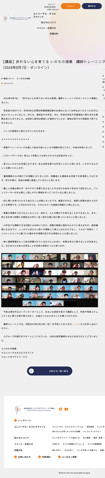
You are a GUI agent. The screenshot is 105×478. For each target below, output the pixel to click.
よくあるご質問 (69, 456)
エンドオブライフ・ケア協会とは (66, 438)
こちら (77, 324)
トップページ (24, 420)
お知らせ (56, 444)
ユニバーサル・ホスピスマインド (44, 15)
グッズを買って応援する (87, 450)
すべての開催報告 (95, 444)
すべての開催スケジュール (73, 444)
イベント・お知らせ (46, 27)
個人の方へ (56, 450)
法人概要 (86, 438)
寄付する (92, 6)
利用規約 (46, 456)
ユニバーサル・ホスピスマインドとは (67, 427)
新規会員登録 (50, 7)
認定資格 (90, 427)
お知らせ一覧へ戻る (58, 371)
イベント (71, 6)
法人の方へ (69, 450)
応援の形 (54, 33)
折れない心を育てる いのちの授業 (66, 431)
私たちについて (48, 22)
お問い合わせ (52, 9)
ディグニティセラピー (92, 431)
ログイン (52, 4)
